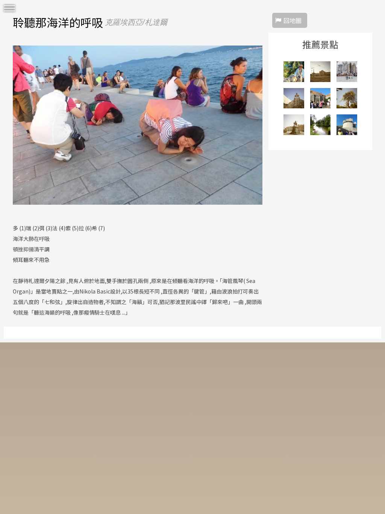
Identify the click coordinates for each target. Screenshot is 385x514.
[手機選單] (9, 8)
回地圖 (292, 20)
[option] (137, 125)
